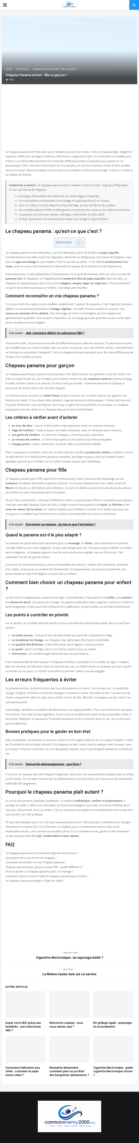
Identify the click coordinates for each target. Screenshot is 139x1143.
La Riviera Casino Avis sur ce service (69, 974)
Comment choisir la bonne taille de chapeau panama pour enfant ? (46, 876)
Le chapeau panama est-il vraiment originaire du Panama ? (41, 853)
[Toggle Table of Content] (77, 243)
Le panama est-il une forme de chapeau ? (30, 858)
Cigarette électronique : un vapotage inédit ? (69, 957)
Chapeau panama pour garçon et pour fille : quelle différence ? (44, 867)
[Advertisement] (69, 121)
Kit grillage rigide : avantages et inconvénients (112, 1024)
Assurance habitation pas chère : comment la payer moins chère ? (22, 1071)
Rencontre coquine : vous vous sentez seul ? (66, 1024)
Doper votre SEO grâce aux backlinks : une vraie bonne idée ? (23, 1026)
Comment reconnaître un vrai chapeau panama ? (35, 862)
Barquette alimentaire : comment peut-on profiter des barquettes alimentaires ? (69, 1071)
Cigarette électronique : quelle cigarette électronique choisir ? (113, 1071)
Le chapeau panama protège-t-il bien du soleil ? (34, 880)
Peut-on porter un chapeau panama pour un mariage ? (39, 871)
